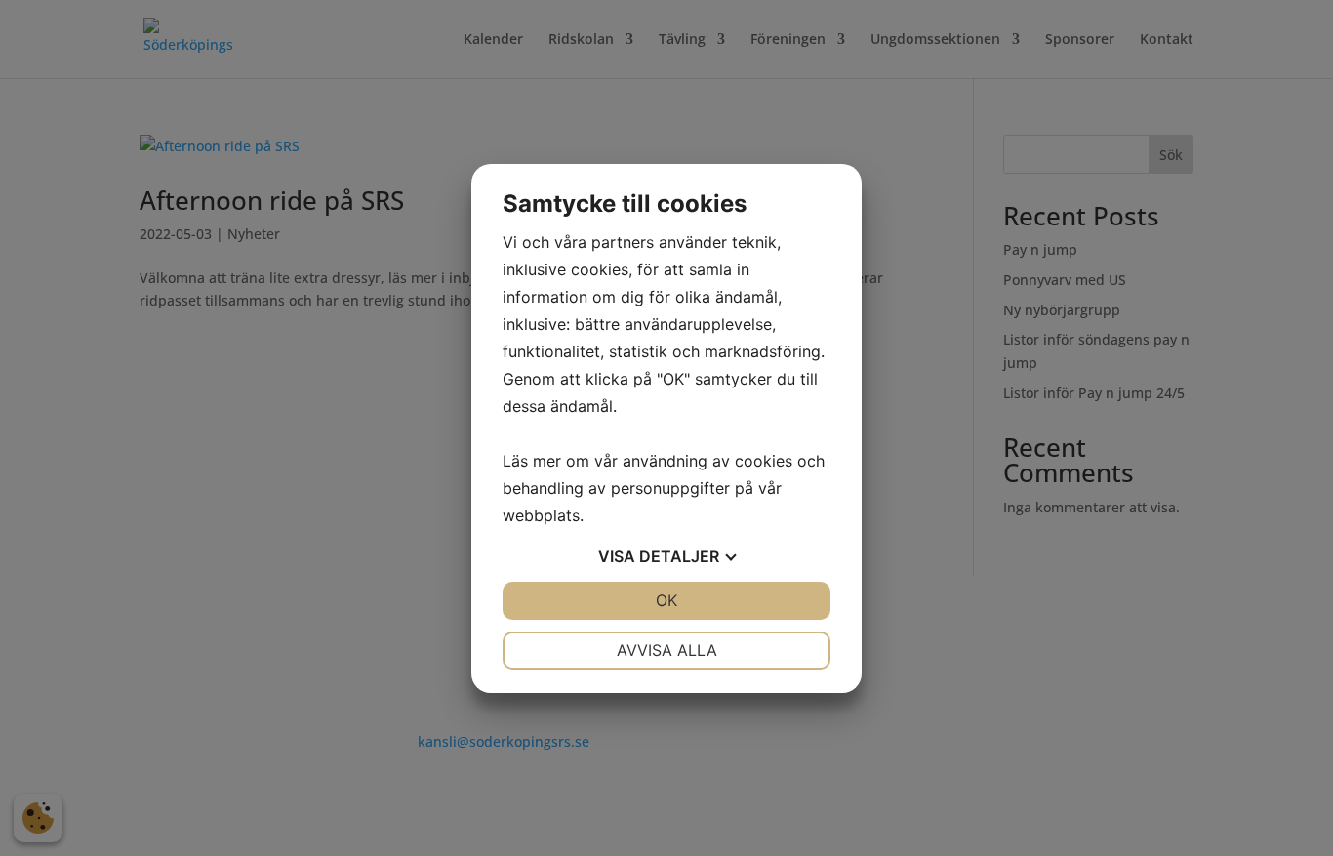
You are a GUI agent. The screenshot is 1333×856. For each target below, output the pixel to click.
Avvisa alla (667, 650)
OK (666, 600)
